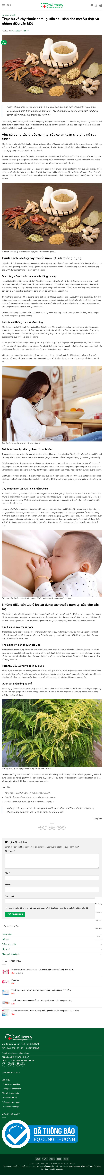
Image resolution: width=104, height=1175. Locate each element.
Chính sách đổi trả (9, 1097)
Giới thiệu (6, 1079)
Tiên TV (26, 31)
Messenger (98, 928)
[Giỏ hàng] (100, 5)
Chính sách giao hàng (11, 1102)
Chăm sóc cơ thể (9, 944)
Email (8, 884)
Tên (7, 873)
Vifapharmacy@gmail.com (19, 1053)
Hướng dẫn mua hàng (11, 1084)
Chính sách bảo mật (10, 1106)
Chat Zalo (99, 912)
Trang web (9, 896)
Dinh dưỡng (7, 934)
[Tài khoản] (96, 5)
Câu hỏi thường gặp (10, 1093)
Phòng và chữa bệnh (11, 954)
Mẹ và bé (6, 949)
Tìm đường (98, 904)
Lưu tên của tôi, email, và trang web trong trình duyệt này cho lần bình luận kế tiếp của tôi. (48, 908)
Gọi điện (98, 920)
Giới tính (5, 939)
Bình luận (10, 851)
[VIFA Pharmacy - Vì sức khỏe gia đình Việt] (52, 5)
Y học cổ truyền (9, 15)
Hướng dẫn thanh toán (11, 1088)
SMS (98, 936)
